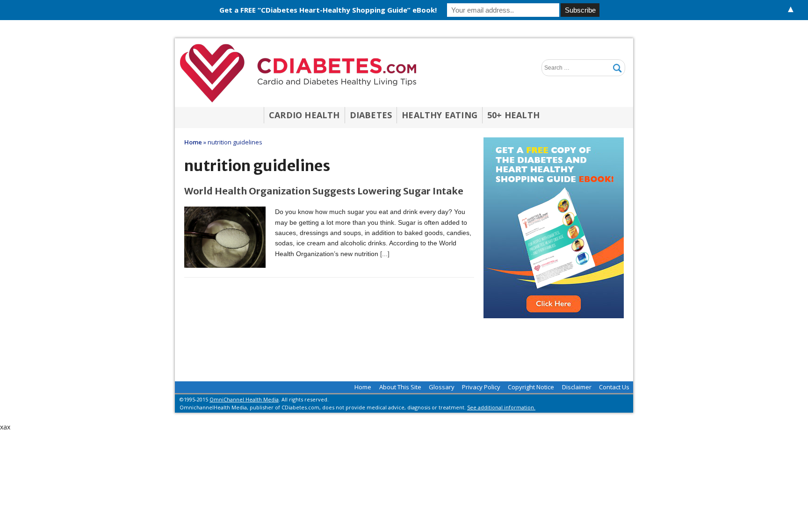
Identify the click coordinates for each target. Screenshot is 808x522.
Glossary (441, 387)
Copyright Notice (531, 387)
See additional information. (501, 407)
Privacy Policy (481, 387)
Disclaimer (577, 387)
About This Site (400, 387)
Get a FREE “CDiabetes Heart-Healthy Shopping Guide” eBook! (328, 9)
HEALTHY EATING (439, 115)
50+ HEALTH (513, 115)
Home (362, 387)
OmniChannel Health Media (244, 399)
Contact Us (614, 387)
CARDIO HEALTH (304, 115)
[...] (385, 253)
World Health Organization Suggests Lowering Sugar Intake (323, 191)
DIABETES (371, 115)
